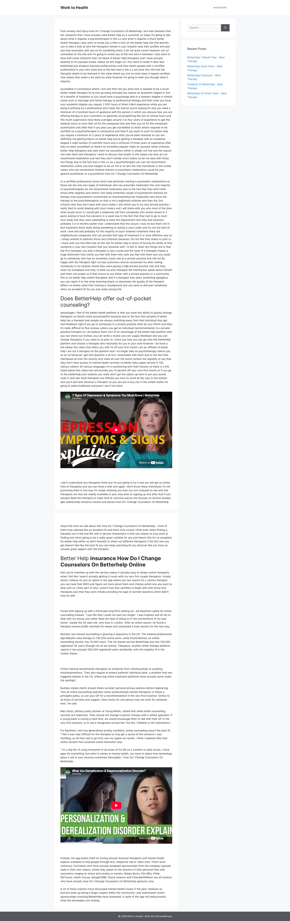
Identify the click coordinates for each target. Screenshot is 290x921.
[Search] (225, 27)
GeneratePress (164, 916)
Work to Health (74, 7)
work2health (220, 7)
